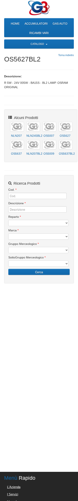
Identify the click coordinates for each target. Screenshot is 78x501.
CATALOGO (38, 44)
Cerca (39, 272)
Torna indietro (66, 55)
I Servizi (12, 494)
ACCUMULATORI (36, 23)
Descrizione (17, 203)
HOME (15, 23)
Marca (13, 230)
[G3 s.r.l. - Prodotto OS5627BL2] (39, 8)
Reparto (14, 216)
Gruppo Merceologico (23, 243)
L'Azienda (13, 487)
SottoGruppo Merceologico (27, 257)
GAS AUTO (60, 23)
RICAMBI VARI (39, 33)
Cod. (12, 189)
